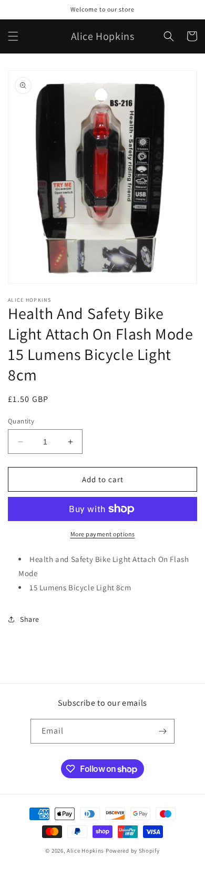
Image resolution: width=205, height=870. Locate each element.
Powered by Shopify (133, 850)
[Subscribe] (162, 731)
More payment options (102, 534)
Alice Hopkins (85, 850)
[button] (13, 36)
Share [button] (29, 619)
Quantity (21, 421)
